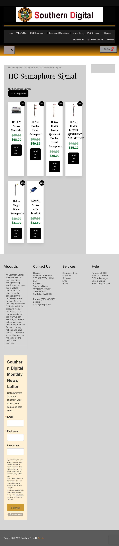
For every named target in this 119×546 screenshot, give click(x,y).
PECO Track (93, 33)
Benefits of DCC (99, 273)
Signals (107, 33)
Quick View (16, 115)
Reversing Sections (101, 283)
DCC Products (36, 33)
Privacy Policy (78, 33)
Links (64, 281)
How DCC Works (100, 275)
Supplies (77, 39)
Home (10, 33)
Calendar (110, 39)
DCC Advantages (100, 278)
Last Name (13, 445)
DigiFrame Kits (93, 39)
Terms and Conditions (59, 33)
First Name (13, 431)
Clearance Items (70, 273)
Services (66, 275)
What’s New (21, 33)
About (65, 283)
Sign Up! (15, 507)
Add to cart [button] (16, 150)
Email (10, 417)
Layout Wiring (98, 281)
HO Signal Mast (31, 67)
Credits (40, 538)
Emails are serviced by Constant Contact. (15, 497)
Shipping (66, 278)
